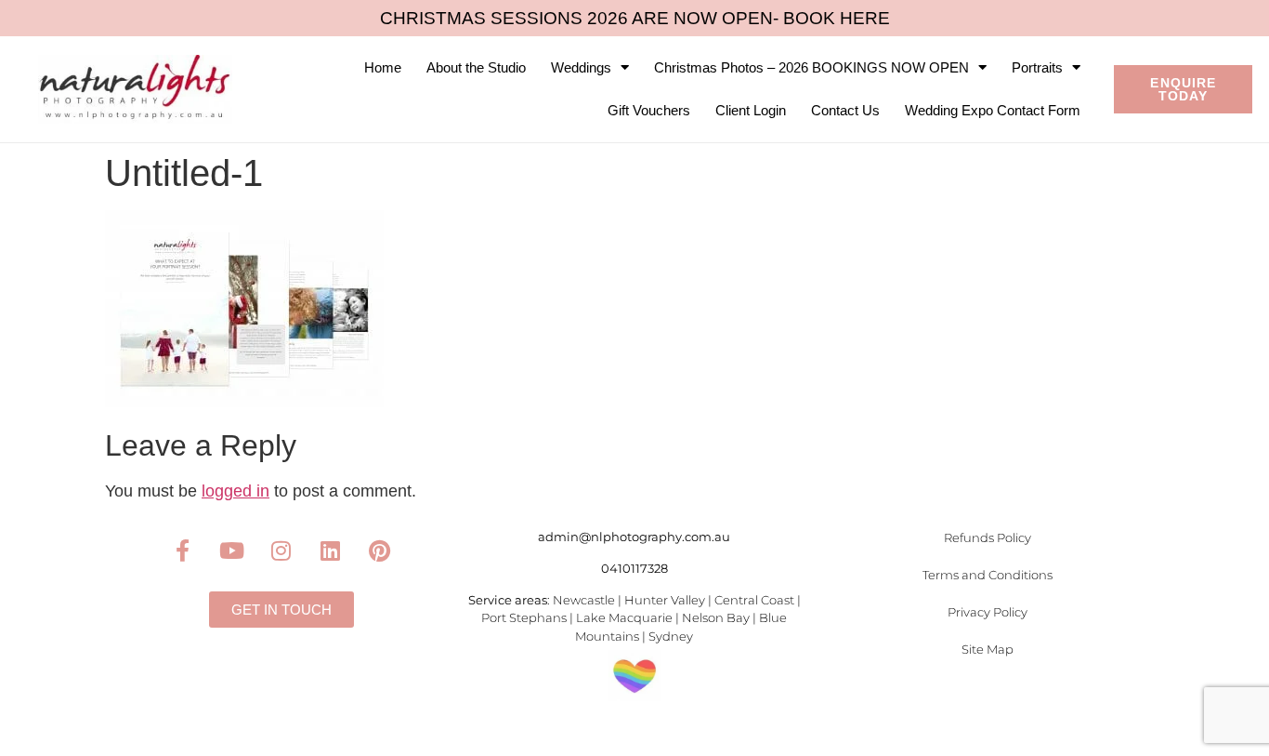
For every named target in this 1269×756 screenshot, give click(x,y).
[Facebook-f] (183, 550)
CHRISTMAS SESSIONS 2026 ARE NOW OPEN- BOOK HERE (635, 18)
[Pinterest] (380, 550)
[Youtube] (232, 550)
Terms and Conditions (987, 574)
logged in (235, 491)
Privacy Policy (987, 611)
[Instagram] (281, 550)
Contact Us (845, 110)
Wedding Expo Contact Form (992, 110)
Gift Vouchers (649, 110)
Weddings (581, 67)
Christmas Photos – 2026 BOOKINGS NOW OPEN (811, 67)
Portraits (1037, 67)
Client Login (750, 110)
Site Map (988, 649)
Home (382, 67)
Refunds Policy (987, 537)
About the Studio (476, 67)
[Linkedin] (330, 550)
